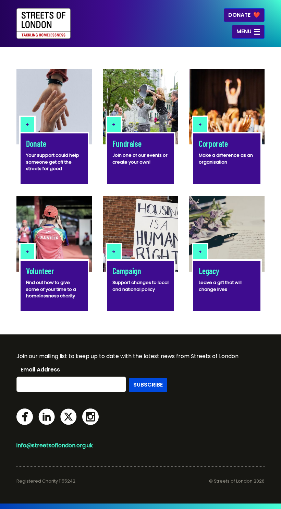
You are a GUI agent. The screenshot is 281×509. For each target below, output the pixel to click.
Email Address (40, 370)
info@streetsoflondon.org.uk (54, 445)
